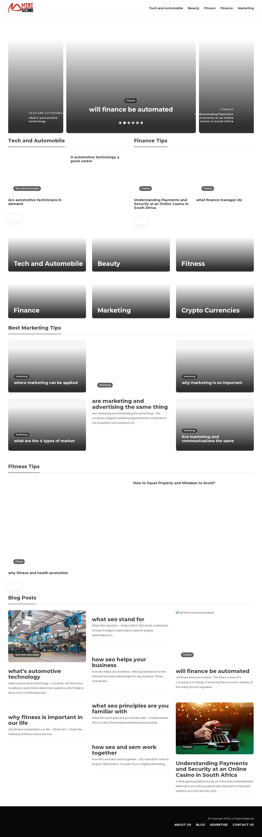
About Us (182, 825)
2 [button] (124, 122)
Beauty (193, 8)
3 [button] (129, 122)
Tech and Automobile (166, 8)
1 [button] (120, 122)
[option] (131, 78)
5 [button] (137, 122)
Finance (226, 8)
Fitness (210, 8)
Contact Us (243, 825)
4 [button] (133, 122)
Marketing (246, 8)
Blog (200, 825)
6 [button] (141, 122)
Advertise (219, 825)
